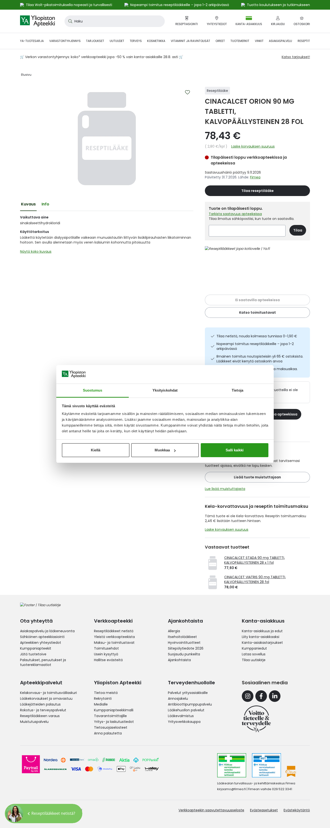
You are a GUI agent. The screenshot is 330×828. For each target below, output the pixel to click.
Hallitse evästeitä (108, 660)
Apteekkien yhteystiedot (40, 642)
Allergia (174, 631)
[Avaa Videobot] (14, 813)
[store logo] (37, 21)
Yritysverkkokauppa (184, 721)
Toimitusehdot (106, 648)
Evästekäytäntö (297, 810)
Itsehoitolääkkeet (182, 636)
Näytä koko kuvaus (35, 251)
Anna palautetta (108, 733)
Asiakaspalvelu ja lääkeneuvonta (47, 631)
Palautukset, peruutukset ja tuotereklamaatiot (43, 662)
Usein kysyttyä (106, 654)
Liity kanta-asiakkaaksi (260, 636)
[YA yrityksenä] (256, 719)
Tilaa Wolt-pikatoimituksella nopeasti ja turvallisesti (69, 4)
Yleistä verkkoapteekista (114, 636)
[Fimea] (231, 765)
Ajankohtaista (179, 660)
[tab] (28, 204)
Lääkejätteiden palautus (40, 704)
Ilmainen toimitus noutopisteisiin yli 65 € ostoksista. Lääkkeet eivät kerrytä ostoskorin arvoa (259, 359)
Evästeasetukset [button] (264, 810)
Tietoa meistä (106, 692)
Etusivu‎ (26, 75)
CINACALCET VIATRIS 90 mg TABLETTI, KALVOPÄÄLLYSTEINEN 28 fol (255, 579)
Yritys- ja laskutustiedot (114, 721)
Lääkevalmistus (181, 715)
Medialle (101, 704)
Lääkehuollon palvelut (186, 710)
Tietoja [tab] (237, 390)
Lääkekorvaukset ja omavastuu (46, 698)
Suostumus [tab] (92, 390)
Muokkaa (162, 450)
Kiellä (95, 450)
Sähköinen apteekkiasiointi (42, 636)
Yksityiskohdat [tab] (165, 390)
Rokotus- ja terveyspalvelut (43, 710)
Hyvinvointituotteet (184, 642)
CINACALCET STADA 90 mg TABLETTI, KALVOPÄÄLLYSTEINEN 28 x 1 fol (254, 560)
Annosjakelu (178, 698)
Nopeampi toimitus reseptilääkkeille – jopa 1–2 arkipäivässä (255, 346)
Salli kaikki (235, 450)
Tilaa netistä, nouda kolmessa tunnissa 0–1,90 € (256, 336)
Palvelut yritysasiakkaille (188, 692)
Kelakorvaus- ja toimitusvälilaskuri (48, 692)
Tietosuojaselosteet (110, 727)
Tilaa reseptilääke (257, 190)
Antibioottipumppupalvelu (190, 704)
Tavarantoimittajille (110, 715)
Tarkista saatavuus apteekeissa (235, 213)
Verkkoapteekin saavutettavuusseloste (211, 810)
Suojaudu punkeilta (184, 654)
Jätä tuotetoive (33, 654)
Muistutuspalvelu (34, 721)
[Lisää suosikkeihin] (187, 92)
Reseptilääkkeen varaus (40, 715)
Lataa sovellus (253, 654)
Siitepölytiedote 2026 (185, 648)
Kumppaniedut (254, 648)
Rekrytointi (103, 698)
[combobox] (115, 21)
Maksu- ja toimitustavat (114, 642)
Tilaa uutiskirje (253, 660)
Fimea (255, 177)
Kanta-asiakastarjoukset (262, 642)
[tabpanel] (106, 235)
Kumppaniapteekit (35, 648)
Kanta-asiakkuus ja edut (262, 631)
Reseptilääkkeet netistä (113, 631)
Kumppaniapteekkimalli (113, 710)
